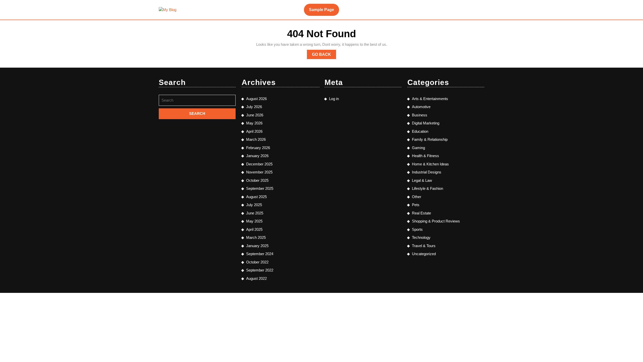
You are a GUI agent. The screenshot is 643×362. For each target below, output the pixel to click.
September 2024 (259, 254)
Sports (417, 229)
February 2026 (258, 148)
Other (416, 197)
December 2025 (259, 164)
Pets (415, 205)
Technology (421, 237)
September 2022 (259, 270)
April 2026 (254, 131)
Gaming (418, 148)
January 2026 (257, 156)
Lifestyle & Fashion (427, 188)
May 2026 (254, 123)
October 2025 (257, 180)
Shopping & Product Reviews (436, 221)
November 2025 (259, 172)
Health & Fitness (425, 156)
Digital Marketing (425, 123)
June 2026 (254, 115)
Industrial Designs (426, 172)
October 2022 (257, 262)
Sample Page (321, 10)
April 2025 (254, 229)
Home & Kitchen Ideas (430, 164)
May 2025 (254, 221)
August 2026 (256, 99)
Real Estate (421, 213)
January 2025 (257, 246)
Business (419, 115)
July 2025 (254, 205)
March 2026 (256, 139)
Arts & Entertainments (430, 99)
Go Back (324, 55)
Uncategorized (424, 254)
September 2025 (259, 188)
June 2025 (254, 213)
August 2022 (256, 278)
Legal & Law (422, 180)
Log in (334, 99)
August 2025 (256, 197)
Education (420, 131)
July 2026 (254, 107)
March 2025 (256, 237)
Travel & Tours (424, 246)
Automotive (421, 107)
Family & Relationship (430, 139)
